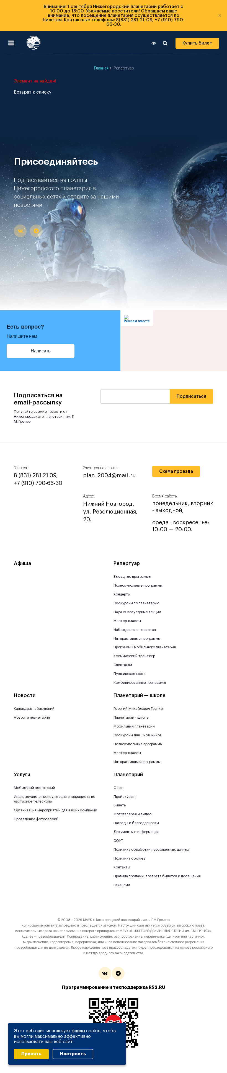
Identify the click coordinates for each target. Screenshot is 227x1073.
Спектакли (123, 665)
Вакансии (122, 885)
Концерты (122, 594)
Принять (31, 1054)
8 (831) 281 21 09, (36, 475)
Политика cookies (129, 858)
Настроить (73, 1054)
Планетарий (128, 774)
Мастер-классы (127, 621)
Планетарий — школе (140, 695)
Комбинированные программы (140, 682)
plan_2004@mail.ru (109, 475)
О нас (118, 788)
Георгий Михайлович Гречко (138, 708)
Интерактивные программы (137, 638)
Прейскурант (125, 796)
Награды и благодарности (136, 823)
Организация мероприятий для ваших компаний (55, 810)
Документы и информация (136, 832)
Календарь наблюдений (34, 708)
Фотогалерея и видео (132, 814)
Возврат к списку (32, 92)
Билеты (120, 805)
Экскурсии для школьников (138, 735)
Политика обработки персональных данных (151, 849)
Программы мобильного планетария (145, 647)
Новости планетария (32, 717)
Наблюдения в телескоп (135, 629)
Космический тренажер (134, 656)
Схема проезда (176, 471)
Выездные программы (132, 576)
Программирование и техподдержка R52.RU (113, 987)
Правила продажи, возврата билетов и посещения (157, 876)
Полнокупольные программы (138, 585)
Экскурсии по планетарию (136, 603)
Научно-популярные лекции (137, 612)
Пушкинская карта (130, 673)
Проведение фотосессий (36, 819)
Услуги (22, 774)
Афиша (22, 563)
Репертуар (127, 563)
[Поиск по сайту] (165, 43)
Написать (40, 351)
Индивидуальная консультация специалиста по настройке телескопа (54, 799)
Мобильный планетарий (134, 726)
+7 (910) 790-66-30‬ (38, 483)
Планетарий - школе (131, 717)
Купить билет (197, 43)
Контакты (122, 867)
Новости (24, 695)
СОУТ (118, 840)
